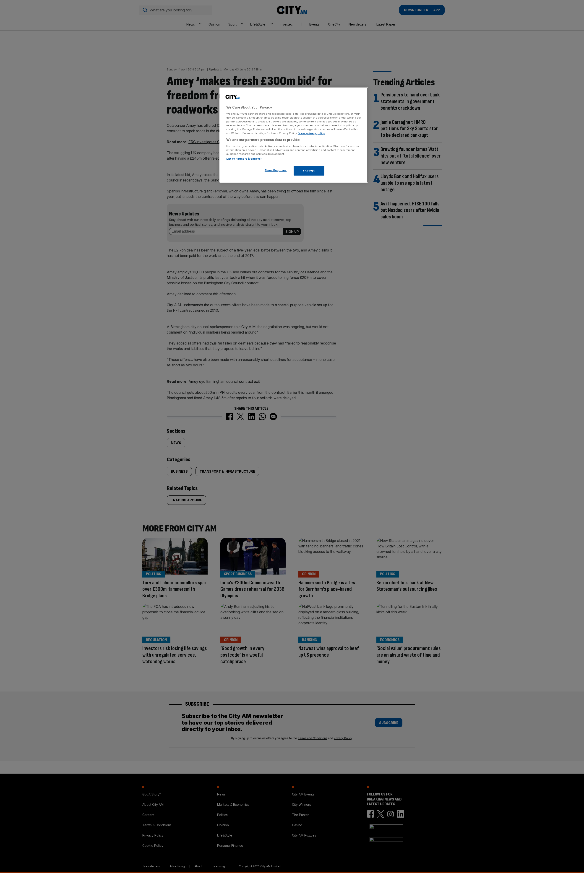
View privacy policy (311, 133)
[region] (293, 135)
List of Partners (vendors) (244, 158)
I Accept (309, 170)
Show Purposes (276, 170)
